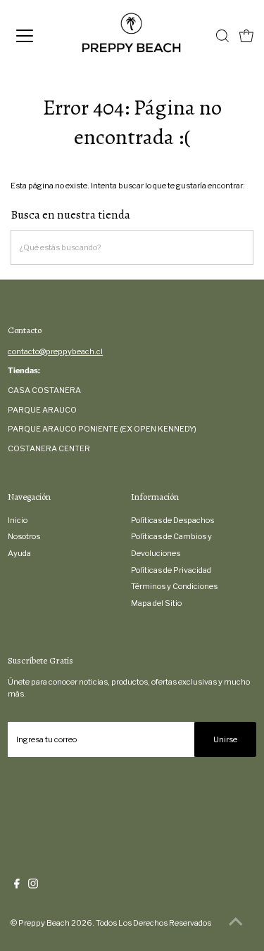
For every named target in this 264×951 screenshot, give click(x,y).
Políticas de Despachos (172, 520)
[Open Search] (222, 36)
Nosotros (24, 536)
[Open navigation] (36, 35)
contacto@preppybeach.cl (55, 351)
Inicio (17, 520)
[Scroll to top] (236, 923)
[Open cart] (246, 36)
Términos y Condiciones (174, 586)
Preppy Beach (44, 923)
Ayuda (19, 553)
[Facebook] (17, 886)
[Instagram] (33, 886)
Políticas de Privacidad (171, 570)
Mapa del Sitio (156, 603)
